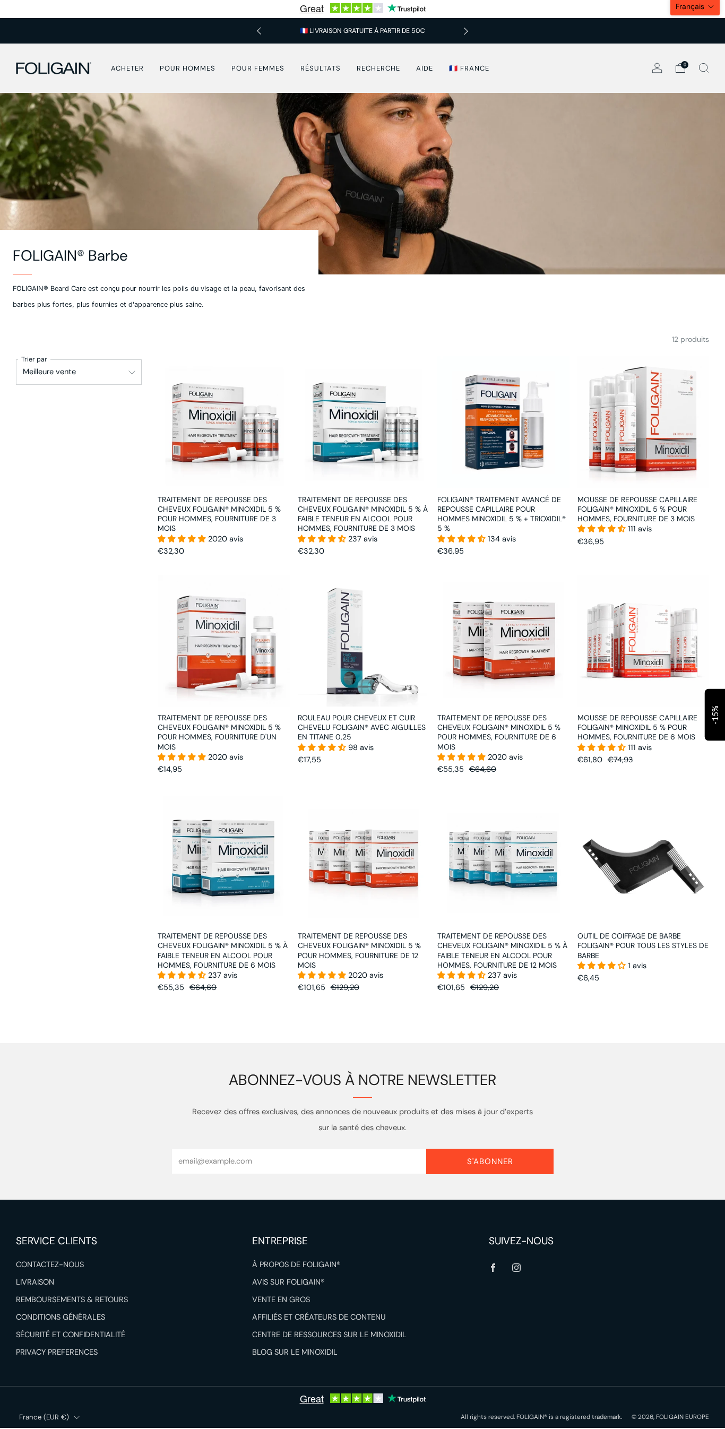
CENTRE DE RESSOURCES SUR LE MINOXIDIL (329, 1335)
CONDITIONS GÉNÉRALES (60, 1317)
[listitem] (362, 31)
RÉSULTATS (320, 68)
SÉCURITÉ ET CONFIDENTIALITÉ (70, 1335)
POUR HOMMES (187, 68)
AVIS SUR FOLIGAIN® (288, 1282)
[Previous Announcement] (259, 31)
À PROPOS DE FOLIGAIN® (296, 1265)
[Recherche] (703, 68)
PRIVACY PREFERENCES (57, 1352)
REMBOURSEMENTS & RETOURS (72, 1300)
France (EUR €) (44, 1417)
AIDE (424, 68)
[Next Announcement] (466, 31)
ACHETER (127, 68)
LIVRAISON (35, 1282)
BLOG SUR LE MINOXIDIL (295, 1352)
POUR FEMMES (257, 68)
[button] (183, 539)
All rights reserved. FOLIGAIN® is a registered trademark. (542, 1417)
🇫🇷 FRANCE (469, 68)
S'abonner (490, 1161)
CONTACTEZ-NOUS (50, 1265)
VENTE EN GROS (281, 1300)
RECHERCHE (378, 68)
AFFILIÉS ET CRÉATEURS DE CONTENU (319, 1317)
